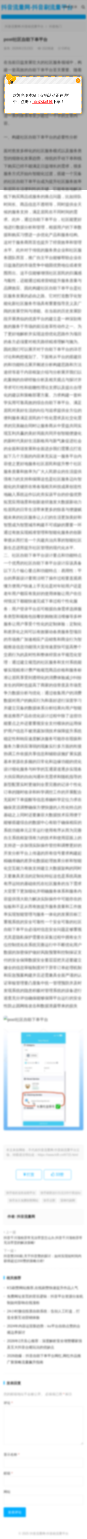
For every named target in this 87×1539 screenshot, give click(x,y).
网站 (7, 1492)
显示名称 (11, 1454)
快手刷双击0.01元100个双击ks (60, 1193)
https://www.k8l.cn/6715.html (58, 1155)
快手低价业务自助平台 (20, 1193)
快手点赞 (49, 1200)
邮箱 (8, 1473)
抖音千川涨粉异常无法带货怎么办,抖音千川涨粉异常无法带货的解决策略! (43, 1240)
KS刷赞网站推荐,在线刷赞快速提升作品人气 (42, 1288)
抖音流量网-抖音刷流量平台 (49, 1533)
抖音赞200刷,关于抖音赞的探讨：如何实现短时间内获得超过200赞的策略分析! (42, 1258)
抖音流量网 (26, 1216)
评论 (8, 1403)
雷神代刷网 (67, 1200)
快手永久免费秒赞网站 (23, 1200)
